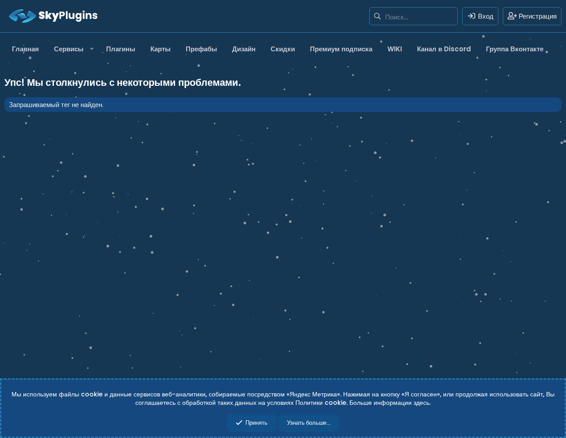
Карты (160, 49)
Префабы (201, 49)
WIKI (394, 49)
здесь (421, 402)
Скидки (283, 49)
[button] (72, 48)
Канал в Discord (444, 49)
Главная (25, 49)
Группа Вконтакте (514, 49)
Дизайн (244, 49)
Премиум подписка (341, 49)
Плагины (120, 49)
